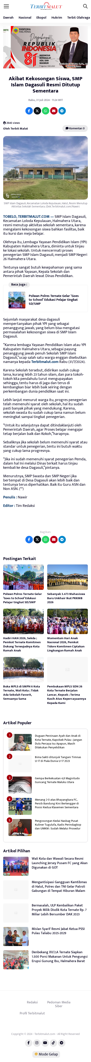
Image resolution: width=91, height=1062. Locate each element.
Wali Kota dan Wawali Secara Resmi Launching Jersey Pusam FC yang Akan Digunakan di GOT (60, 863)
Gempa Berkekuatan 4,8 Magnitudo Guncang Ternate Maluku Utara (57, 780)
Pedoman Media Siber (58, 1004)
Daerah (8, 18)
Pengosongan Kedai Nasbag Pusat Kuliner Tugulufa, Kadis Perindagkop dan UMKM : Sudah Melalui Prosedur (58, 824)
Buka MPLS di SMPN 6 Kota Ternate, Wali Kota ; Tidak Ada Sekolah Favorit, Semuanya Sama (21, 693)
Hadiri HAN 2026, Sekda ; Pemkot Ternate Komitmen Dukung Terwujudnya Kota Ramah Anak (22, 644)
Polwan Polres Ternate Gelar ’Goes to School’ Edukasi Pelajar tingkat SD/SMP (54, 300)
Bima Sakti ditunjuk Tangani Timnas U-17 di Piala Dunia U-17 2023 (58, 759)
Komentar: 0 (77, 128)
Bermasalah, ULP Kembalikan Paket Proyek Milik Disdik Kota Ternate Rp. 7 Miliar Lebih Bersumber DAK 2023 (59, 910)
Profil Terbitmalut (32, 1013)
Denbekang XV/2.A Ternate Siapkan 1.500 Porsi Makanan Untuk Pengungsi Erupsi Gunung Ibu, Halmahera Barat (60, 956)
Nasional (25, 18)
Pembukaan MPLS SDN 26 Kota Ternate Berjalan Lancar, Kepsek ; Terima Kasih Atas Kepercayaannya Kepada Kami (66, 695)
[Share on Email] (54, 110)
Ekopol (41, 18)
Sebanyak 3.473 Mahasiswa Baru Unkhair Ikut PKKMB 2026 (66, 598)
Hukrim (56, 18)
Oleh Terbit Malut (15, 128)
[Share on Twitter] (37, 110)
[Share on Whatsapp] (45, 110)
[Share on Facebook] (29, 110)
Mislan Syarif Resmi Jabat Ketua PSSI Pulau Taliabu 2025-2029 (58, 931)
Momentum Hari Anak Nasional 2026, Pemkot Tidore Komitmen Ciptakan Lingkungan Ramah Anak (65, 644)
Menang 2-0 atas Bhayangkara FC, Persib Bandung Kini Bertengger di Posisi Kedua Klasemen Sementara (57, 803)
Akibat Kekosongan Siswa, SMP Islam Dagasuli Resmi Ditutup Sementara (45, 84)
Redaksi (32, 1002)
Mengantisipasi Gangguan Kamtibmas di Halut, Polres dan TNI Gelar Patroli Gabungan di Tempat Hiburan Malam (59, 886)
